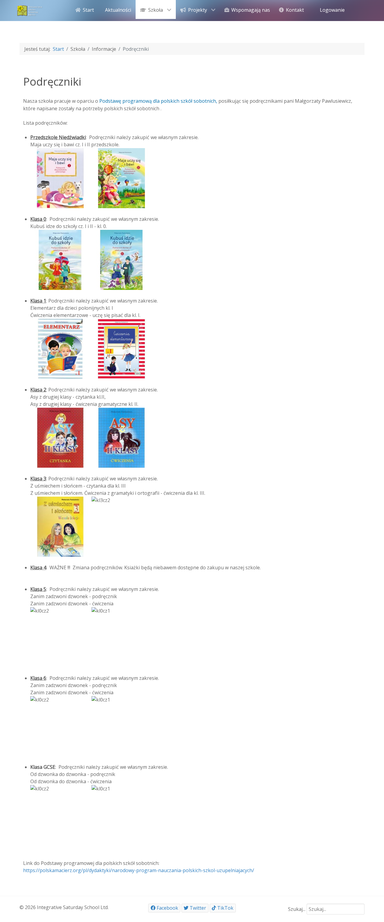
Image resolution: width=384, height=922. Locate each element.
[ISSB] (30, 10)
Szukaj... (296, 909)
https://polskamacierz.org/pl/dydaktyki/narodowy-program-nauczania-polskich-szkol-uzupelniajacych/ (138, 870)
